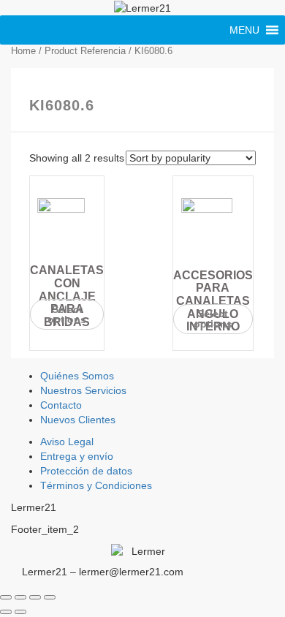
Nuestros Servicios (83, 390)
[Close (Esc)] (6, 597)
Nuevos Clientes (77, 419)
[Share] (20, 597)
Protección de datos (86, 471)
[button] (244, 30)
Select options (67, 314)
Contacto (61, 405)
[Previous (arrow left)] (6, 612)
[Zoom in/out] (50, 597)
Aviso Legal (67, 441)
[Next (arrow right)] (20, 612)
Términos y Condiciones (96, 485)
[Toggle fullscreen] (35, 597)
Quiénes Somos (77, 376)
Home (23, 50)
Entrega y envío (76, 456)
